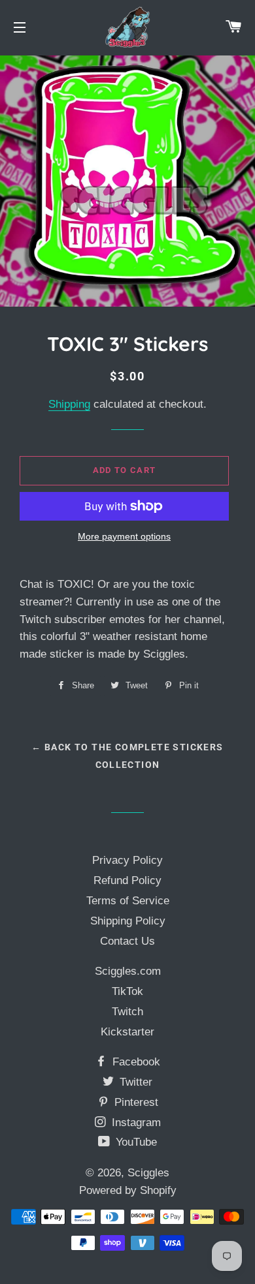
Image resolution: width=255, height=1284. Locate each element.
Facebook (134, 1062)
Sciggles (148, 1173)
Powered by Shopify (128, 1190)
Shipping (69, 404)
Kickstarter (127, 1032)
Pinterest (134, 1102)
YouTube (134, 1142)
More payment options (124, 536)
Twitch (127, 1011)
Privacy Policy (127, 860)
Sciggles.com (128, 971)
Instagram (135, 1122)
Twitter (134, 1082)
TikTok (127, 991)
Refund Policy (128, 880)
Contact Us (127, 941)
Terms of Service (127, 900)
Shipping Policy (127, 921)
